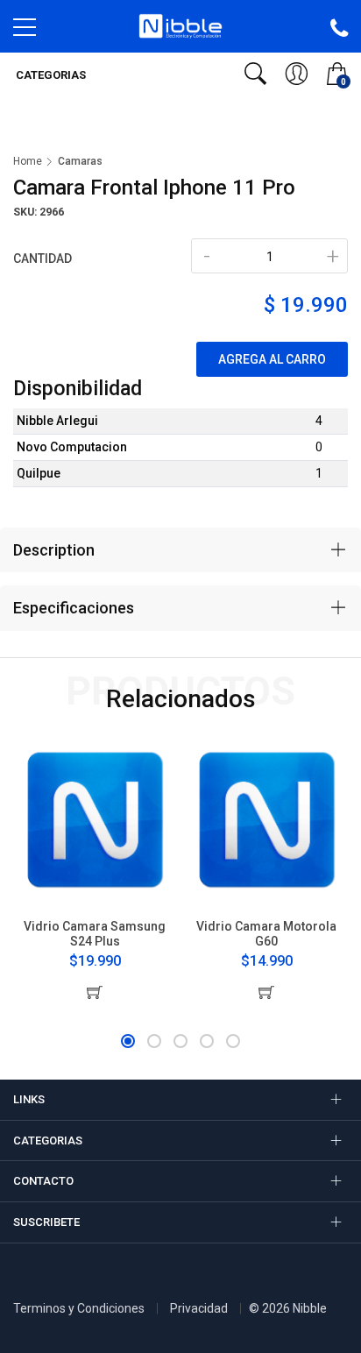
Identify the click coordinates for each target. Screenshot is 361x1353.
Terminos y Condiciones (79, 1308)
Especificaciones (73, 608)
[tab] (180, 550)
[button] (128, 1041)
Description (54, 550)
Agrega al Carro (272, 359)
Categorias (49, 74)
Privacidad (199, 1308)
